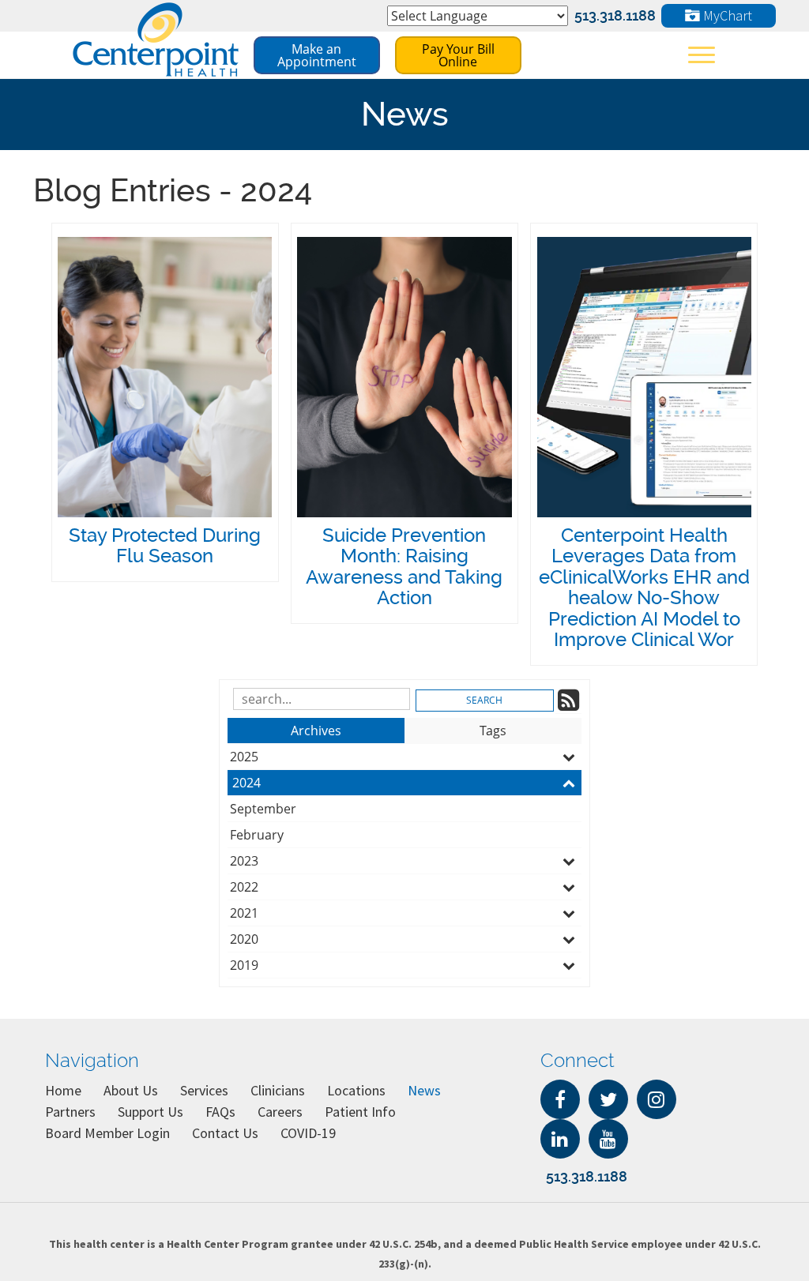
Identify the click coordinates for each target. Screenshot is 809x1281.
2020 (244, 939)
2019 (244, 965)
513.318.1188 (615, 15)
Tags (493, 730)
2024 (246, 782)
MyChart (726, 15)
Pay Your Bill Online (458, 55)
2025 (244, 756)
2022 (244, 887)
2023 (244, 861)
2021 (244, 913)
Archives (316, 730)
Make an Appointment (316, 55)
